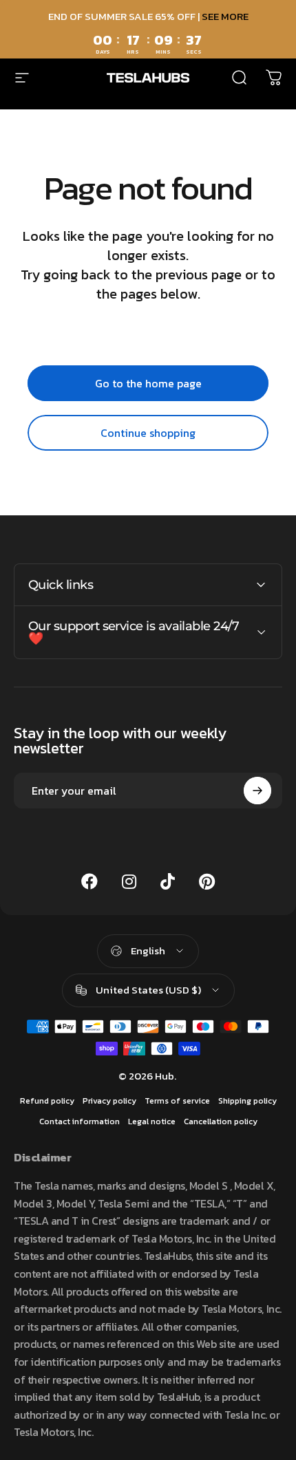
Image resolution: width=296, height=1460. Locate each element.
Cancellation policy (220, 1121)
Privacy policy (109, 1101)
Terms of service (177, 1101)
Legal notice (152, 1121)
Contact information (79, 1121)
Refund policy (47, 1101)
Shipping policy (247, 1101)
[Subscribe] (257, 790)
